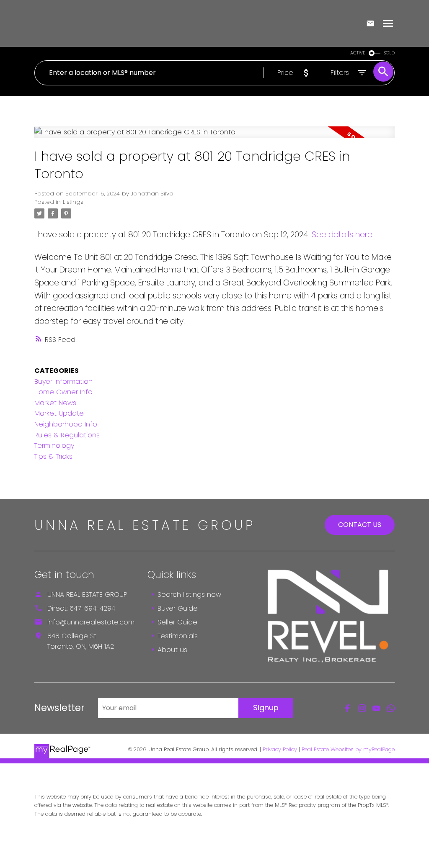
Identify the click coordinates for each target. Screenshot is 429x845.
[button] (347, 708)
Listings (73, 202)
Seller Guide (177, 622)
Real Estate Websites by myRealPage (348, 749)
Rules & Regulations (67, 435)
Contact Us (359, 524)
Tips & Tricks (53, 456)
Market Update (59, 413)
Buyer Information (63, 381)
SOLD (389, 53)
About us (172, 650)
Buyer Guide (178, 608)
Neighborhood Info (65, 424)
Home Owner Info (63, 392)
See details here (342, 234)
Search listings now (189, 594)
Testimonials (178, 636)
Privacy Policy (280, 749)
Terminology (54, 445)
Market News (55, 403)
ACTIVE (357, 53)
